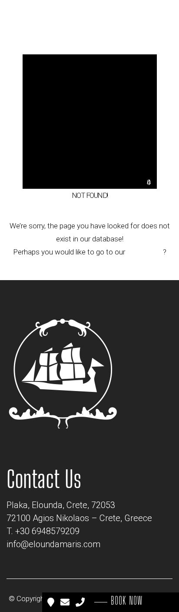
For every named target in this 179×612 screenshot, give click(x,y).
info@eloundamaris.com (53, 544)
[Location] (51, 602)
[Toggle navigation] (151, 18)
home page (145, 251)
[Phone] (81, 602)
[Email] (65, 602)
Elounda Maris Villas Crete (110, 599)
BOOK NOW (127, 600)
